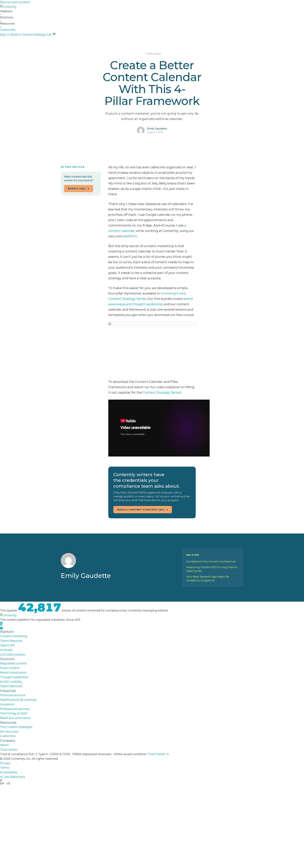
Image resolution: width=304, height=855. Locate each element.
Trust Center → (158, 754)
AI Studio (6, 650)
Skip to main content (15, 2)
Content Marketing (13, 636)
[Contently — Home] (152, 7)
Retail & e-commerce (15, 718)
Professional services (15, 709)
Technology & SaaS (13, 713)
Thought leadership (14, 677)
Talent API (7, 645)
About (4, 745)
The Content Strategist (16, 727)
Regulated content (13, 663)
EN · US (5, 783)
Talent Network (11, 641)
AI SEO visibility (11, 681)
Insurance (7, 704)
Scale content (9, 668)
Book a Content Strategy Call (31, 34)
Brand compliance (13, 672)
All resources (9, 731)
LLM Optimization (12, 654)
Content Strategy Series (161, 392)
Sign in (5, 34)
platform (130, 236)
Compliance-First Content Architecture (211, 561)
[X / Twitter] (152, 626)
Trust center (8, 749)
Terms (4, 767)
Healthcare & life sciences (18, 700)
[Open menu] (54, 34)
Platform (6, 11)
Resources (7, 23)
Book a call (77, 188)
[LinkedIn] (152, 623)
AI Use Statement (12, 777)
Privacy (5, 763)
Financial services (12, 695)
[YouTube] (152, 628)
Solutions (6, 17)
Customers (8, 29)
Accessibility (8, 772)
